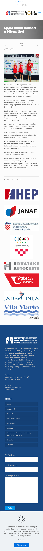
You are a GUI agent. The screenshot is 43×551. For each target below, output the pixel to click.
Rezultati (10, 414)
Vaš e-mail (11, 465)
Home (9, 404)
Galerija (10, 428)
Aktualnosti (11, 409)
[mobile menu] (40, 12)
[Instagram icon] (23, 5)
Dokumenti (11, 423)
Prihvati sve (21, 545)
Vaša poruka (12, 475)
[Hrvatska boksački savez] (21, 13)
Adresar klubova (13, 418)
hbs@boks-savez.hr (22, 2)
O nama (10, 445)
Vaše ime (10, 455)
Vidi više (21, 540)
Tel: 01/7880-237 (11, 390)
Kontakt (10, 440)
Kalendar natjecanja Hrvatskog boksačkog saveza (19, 434)
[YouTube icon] (20, 5)
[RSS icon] (26, 5)
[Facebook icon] (17, 5)
